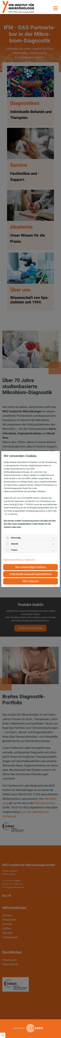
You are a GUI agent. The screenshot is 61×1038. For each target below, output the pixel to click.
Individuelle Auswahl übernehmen (31, 574)
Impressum (30, 560)
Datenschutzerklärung (13, 560)
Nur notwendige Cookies (30, 567)
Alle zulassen (30, 581)
